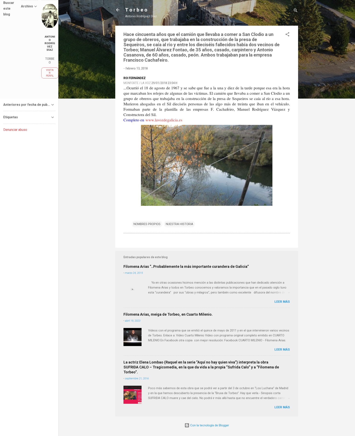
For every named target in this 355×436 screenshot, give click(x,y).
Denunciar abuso (15, 130)
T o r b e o (136, 10)
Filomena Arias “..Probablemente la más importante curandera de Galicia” (186, 266)
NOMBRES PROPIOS (147, 224)
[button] (287, 35)
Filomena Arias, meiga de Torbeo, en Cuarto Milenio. (168, 314)
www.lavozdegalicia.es (163, 119)
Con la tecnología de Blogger (209, 425)
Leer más (282, 302)
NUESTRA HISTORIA (179, 224)
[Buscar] (295, 11)
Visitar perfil (50, 73)
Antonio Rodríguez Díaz (50, 43)
